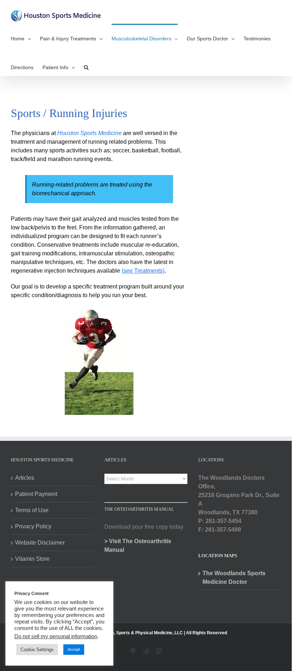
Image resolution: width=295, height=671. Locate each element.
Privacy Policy (33, 526)
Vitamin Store (32, 559)
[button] (86, 67)
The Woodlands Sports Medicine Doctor (234, 577)
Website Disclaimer (40, 543)
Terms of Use (32, 510)
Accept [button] (74, 649)
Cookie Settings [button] (37, 649)
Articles (24, 478)
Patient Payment (36, 494)
